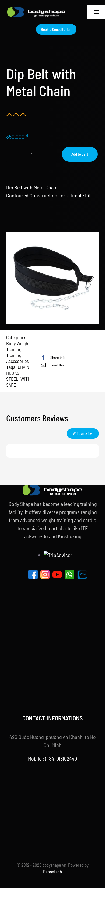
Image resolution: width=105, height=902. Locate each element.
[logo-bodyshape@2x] (36, 9)
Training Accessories (17, 358)
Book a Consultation (56, 29)
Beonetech (52, 871)
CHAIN (23, 367)
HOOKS (12, 373)
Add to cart (79, 154)
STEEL (12, 379)
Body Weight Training (18, 346)
